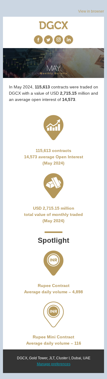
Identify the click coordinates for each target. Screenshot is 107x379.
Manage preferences (53, 364)
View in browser (91, 11)
